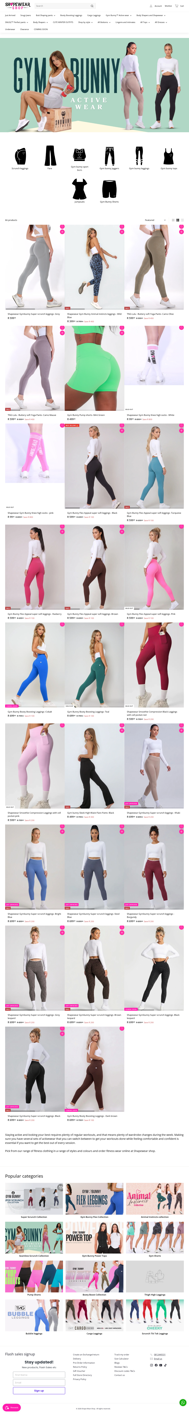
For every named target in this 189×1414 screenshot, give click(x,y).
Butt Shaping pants (44, 15)
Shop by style (84, 22)
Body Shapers (39, 22)
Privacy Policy (79, 1379)
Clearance (24, 29)
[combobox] (65, 6)
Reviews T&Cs (121, 1367)
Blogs (117, 1362)
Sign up (39, 1390)
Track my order (121, 1354)
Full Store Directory (82, 1375)
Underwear (10, 29)
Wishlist (168, 6)
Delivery (77, 1358)
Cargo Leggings (94, 15)
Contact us (119, 1375)
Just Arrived (10, 15)
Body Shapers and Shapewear (150, 15)
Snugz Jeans (25, 15)
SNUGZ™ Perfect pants (15, 22)
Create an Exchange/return (86, 1354)
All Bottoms (103, 22)
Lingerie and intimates (125, 22)
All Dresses (160, 22)
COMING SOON (41, 29)
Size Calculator (121, 1358)
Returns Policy (80, 1367)
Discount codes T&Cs (124, 1371)
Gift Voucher (79, 1371)
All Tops (144, 22)
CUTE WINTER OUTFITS (63, 22)
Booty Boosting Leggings (71, 15)
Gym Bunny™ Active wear (117, 15)
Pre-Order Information (84, 1362)
